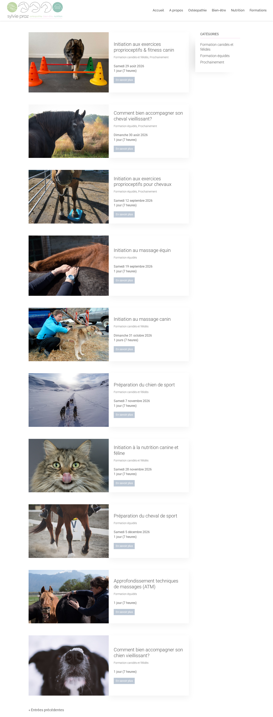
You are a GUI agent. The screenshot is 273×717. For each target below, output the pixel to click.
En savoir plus (124, 79)
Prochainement (159, 57)
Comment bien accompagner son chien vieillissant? (148, 652)
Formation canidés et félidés (131, 57)
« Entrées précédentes (46, 710)
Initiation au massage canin (142, 319)
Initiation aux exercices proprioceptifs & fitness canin (144, 47)
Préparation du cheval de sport (145, 516)
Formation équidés (125, 126)
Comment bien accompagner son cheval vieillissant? (148, 116)
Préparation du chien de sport (144, 385)
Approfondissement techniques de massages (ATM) (146, 584)
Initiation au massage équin (142, 250)
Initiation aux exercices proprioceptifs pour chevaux (142, 181)
